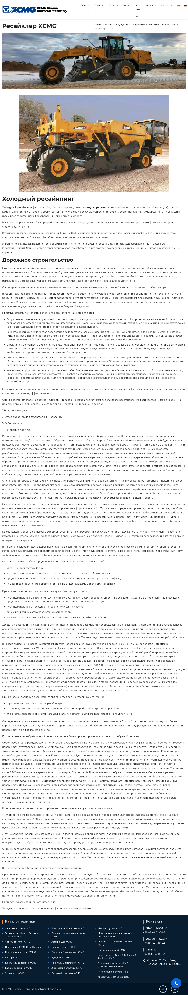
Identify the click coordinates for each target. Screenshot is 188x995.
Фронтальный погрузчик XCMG (67, 962)
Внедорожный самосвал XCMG (67, 928)
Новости (151, 5)
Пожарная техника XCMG (111, 950)
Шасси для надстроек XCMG (20, 952)
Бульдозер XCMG (60, 957)
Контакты (166, 5)
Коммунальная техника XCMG (20, 962)
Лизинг (113, 5)
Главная (85, 5)
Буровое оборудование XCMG (67, 952)
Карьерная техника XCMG (18, 968)
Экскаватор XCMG (14, 973)
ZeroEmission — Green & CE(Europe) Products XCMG (117, 957)
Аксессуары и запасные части (113, 977)
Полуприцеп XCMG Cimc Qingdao (23, 947)
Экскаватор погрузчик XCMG (66, 968)
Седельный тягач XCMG (17, 941)
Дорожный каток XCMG (63, 947)
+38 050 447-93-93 (154, 932)
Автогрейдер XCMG (61, 941)
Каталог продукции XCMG (118, 24)
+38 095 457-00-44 (154, 954)
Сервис (127, 5)
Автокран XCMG (13, 957)
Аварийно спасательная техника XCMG (115, 943)
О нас (138, 7)
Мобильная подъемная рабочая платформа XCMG (115, 935)
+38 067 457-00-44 (154, 943)
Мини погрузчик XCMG (110, 928)
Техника (99, 5)
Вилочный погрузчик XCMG (65, 973)
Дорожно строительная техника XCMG (155, 24)
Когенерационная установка (113, 971)
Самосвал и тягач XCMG (17, 928)
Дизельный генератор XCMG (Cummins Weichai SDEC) (113, 965)
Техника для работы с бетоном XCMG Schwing (21, 935)
